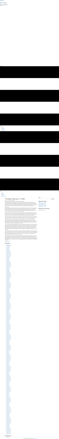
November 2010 (9, 399)
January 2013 (8, 377)
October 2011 (8, 390)
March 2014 (8, 365)
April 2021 (8, 291)
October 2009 (8, 411)
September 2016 (9, 339)
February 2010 (9, 407)
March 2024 (8, 261)
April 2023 (8, 270)
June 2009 (8, 414)
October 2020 (8, 296)
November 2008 (9, 420)
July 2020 (8, 299)
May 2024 (8, 259)
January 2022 (8, 283)
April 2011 (8, 395)
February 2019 (9, 314)
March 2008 (8, 427)
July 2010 (8, 403)
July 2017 (8, 330)
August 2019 (8, 308)
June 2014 (8, 362)
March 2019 (8, 313)
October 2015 (8, 348)
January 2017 (8, 335)
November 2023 (9, 264)
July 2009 (8, 413)
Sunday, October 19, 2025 (42, 204)
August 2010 (8, 402)
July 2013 (8, 372)
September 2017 (9, 328)
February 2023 (9, 272)
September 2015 (9, 349)
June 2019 (8, 310)
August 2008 (8, 423)
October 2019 (8, 307)
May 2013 (8, 373)
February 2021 (9, 293)
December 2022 (9, 274)
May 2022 (8, 280)
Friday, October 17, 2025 (42, 206)
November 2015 (9, 347)
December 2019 (9, 305)
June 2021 (8, 289)
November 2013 (9, 368)
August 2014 (8, 360)
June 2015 (8, 352)
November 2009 (9, 410)
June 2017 (8, 331)
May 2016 (8, 342)
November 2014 (9, 358)
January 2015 (8, 356)
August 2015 (8, 350)
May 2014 (8, 363)
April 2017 (8, 333)
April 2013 (8, 374)
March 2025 (8, 250)
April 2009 (8, 416)
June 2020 (8, 300)
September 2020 (9, 297)
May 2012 (8, 384)
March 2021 (8, 292)
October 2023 (8, 265)
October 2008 (8, 421)
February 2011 (9, 397)
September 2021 (9, 287)
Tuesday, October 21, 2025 (42, 202)
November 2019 (9, 306)
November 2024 (9, 254)
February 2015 (9, 355)
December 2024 (9, 253)
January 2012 (8, 387)
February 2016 (9, 345)
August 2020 (8, 298)
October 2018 (8, 317)
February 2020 (9, 303)
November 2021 (9, 285)
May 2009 (8, 415)
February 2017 (9, 334)
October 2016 (8, 338)
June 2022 (8, 279)
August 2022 (8, 277)
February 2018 (9, 324)
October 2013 (8, 369)
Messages (9, 241)
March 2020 (8, 302)
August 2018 (8, 319)
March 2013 (8, 375)
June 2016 (8, 341)
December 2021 (9, 284)
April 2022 (8, 281)
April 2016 (8, 343)
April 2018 (8, 322)
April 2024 (8, 260)
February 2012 (9, 386)
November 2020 (9, 295)
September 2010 (9, 401)
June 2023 (8, 269)
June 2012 (8, 383)
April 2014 (8, 364)
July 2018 (8, 320)
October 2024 (8, 255)
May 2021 (8, 290)
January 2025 (8, 252)
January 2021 (8, 294)
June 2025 (8, 248)
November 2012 (9, 379)
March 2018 (8, 323)
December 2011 (9, 388)
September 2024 (9, 256)
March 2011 (8, 396)
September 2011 (9, 391)
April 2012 (8, 385)
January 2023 (8, 273)
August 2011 (8, 392)
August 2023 (8, 267)
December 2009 (9, 409)
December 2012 (9, 378)
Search (40, 197)
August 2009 (8, 412)
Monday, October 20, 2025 (42, 203)
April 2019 (8, 312)
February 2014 (9, 366)
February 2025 (9, 251)
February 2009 (9, 418)
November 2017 (9, 327)
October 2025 (8, 244)
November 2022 (9, 275)
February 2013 (9, 376)
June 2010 (8, 404)
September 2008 (9, 422)
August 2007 (8, 433)
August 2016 (8, 340)
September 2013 (9, 370)
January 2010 (8, 408)
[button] (1, 65)
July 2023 (8, 268)
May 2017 (8, 332)
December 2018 (9, 315)
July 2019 (8, 309)
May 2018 (8, 321)
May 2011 (8, 394)
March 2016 (8, 344)
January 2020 (8, 304)
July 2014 (8, 361)
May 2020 (8, 301)
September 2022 (9, 276)
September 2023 (9, 266)
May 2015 (8, 353)
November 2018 (9, 316)
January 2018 (8, 325)
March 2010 (8, 406)
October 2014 (8, 359)
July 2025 (8, 247)
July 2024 (8, 257)
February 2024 (9, 262)
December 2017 (9, 326)
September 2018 (9, 318)
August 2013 (8, 371)
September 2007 (9, 432)
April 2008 (8, 426)
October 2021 (8, 286)
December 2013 (9, 367)
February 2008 (9, 428)
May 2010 (8, 405)
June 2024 (8, 258)
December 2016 (9, 336)
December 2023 (9, 263)
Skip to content (2, 0)
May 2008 (8, 425)
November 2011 (9, 389)
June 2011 (8, 393)
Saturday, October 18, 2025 (42, 205)
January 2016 (8, 346)
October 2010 (8, 400)
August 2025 (8, 246)
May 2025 (8, 249)
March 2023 (8, 271)
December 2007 (9, 430)
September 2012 (9, 380)
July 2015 (8, 351)
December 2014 (9, 357)
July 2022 (8, 278)
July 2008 (8, 424)
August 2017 (8, 329)
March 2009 (8, 417)
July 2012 (8, 382)
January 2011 (8, 398)
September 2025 (9, 245)
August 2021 (8, 288)
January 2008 (8, 429)
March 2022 (8, 282)
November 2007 (9, 431)
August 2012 (8, 381)
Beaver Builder (34, 438)
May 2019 (8, 311)
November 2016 (9, 337)
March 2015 (8, 354)
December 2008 (9, 419)
